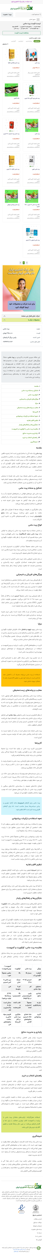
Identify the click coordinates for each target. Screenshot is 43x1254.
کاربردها (35, 412)
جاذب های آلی (24, 28)
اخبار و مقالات (38, 1219)
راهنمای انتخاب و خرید (29, 437)
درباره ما (39, 1233)
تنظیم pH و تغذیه (32, 420)
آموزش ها (39, 1240)
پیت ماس (16, 28)
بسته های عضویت (36, 1229)
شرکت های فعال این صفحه (30, 316)
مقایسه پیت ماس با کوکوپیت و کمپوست (25, 429)
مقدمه (36, 386)
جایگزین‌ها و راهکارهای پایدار (28, 425)
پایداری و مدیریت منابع (30, 433)
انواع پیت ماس (33, 395)
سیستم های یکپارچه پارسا (19, 1249)
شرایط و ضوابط (37, 1226)
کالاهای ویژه (15, 27)
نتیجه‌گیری (34, 442)
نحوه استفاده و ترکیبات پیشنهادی (27, 416)
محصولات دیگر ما (34, 320)
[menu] (38, 19)
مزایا (36, 403)
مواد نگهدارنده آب (34, 28)
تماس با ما (38, 1236)
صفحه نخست (37, 27)
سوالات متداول (37, 1222)
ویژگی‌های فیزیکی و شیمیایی (28, 399)
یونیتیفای (16, 1251)
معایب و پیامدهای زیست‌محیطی (27, 407)
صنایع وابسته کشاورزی (26, 27)
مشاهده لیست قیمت (22, 33)
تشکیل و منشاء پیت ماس (30, 390)
